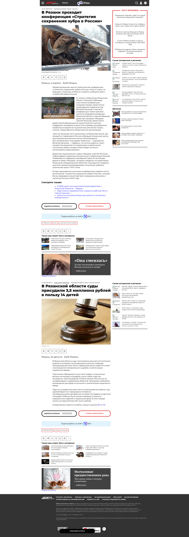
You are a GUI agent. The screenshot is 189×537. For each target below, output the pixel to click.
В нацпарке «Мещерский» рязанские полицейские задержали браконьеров (94, 240)
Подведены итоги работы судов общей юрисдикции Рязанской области (96, 454)
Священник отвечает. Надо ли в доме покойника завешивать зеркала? (130, 16)
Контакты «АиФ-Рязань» (64, 497)
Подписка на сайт (93, 499)
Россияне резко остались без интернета (131, 126)
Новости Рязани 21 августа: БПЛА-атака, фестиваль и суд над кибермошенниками (97, 447)
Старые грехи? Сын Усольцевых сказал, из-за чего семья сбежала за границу (134, 65)
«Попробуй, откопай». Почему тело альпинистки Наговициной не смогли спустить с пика (134, 324)
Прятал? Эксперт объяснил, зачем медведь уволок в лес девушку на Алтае (133, 316)
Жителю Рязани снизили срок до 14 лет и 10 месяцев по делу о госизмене (62, 454)
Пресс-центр (117, 497)
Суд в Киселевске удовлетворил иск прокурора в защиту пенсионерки (62, 447)
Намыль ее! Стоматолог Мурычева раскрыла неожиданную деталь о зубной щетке (133, 302)
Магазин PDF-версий (131, 497)
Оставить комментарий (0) (95, 206)
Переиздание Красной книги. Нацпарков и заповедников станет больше (61, 247)
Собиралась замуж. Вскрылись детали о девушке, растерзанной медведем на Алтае (133, 72)
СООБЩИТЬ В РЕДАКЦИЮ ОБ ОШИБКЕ (114, 499)
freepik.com (46, 346)
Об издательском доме (102, 497)
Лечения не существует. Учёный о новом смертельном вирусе (133, 85)
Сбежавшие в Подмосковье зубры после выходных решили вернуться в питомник (97, 247)
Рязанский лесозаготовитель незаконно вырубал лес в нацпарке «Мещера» (61, 240)
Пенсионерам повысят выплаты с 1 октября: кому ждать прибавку (133, 134)
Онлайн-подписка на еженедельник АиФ (70, 499)
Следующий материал (77, 531)
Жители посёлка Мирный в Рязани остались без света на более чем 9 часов (130, 34)
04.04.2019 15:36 (47, 9)
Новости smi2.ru (49, 276)
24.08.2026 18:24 (47, 282)
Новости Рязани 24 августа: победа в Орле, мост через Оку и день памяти (130, 25)
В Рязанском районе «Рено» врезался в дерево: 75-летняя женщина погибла (130, 51)
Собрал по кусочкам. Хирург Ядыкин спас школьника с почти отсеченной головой (134, 79)
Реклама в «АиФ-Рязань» (83, 497)
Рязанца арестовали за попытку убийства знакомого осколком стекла (62, 461)
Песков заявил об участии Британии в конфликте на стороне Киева (133, 112)
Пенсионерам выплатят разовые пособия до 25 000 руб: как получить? (132, 142)
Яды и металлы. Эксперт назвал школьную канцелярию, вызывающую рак (132, 295)
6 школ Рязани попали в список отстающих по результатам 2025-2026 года (130, 42)
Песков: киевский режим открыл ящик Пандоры (132, 119)
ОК (104, 405)
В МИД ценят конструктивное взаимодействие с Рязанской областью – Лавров (78, 187)
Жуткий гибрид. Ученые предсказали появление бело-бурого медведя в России (134, 288)
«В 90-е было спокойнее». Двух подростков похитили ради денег (133, 309)
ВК (99, 405)
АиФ (59, 72)
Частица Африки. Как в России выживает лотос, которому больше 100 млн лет (134, 93)
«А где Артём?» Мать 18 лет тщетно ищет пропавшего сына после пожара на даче (134, 101)
